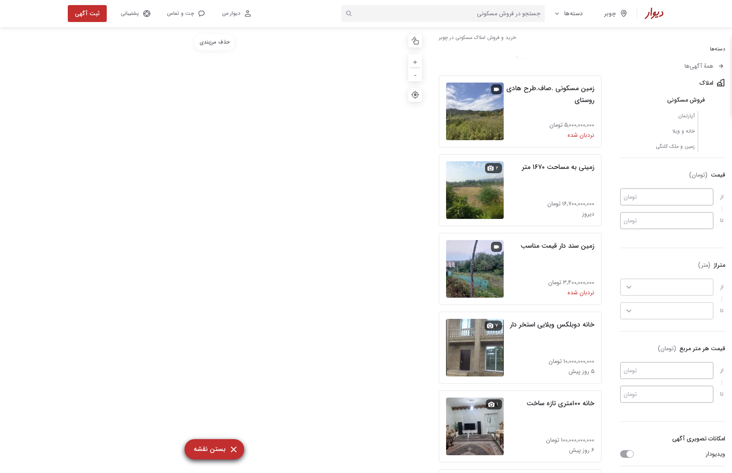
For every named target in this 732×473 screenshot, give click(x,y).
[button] (185, 13)
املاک (706, 83)
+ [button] (415, 61)
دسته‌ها (573, 13)
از (722, 197)
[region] (214, 250)
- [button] (415, 74)
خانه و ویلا (683, 131)
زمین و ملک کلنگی (675, 146)
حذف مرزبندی (215, 42)
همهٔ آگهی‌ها (699, 66)
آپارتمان (686, 116)
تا (722, 220)
